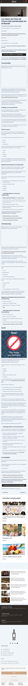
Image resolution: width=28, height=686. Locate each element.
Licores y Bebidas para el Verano (12, 556)
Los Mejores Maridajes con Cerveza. (10, 220)
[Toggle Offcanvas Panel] (1, 1)
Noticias (4, 520)
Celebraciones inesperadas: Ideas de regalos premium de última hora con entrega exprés (18, 573)
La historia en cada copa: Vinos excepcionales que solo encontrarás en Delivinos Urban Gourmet (18, 599)
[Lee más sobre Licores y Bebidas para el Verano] (14, 549)
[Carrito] (26, 1)
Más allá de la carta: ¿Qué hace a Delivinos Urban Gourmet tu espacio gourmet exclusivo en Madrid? (18, 593)
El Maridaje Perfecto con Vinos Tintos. (10, 216)
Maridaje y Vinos (7, 538)
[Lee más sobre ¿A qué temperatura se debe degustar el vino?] (14, 508)
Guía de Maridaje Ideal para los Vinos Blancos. (12, 218)
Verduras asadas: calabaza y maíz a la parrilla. (13, 324)
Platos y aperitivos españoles (9, 197)
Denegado (14, 676)
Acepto (14, 673)
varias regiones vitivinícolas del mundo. (9, 97)
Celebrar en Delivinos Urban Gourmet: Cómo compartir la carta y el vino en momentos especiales (19, 586)
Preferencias (14, 680)
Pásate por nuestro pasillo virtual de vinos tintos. (13, 475)
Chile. (4, 307)
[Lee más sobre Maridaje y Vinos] (14, 530)
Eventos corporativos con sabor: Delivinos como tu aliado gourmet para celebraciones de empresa (18, 579)
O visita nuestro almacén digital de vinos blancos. (13, 477)
